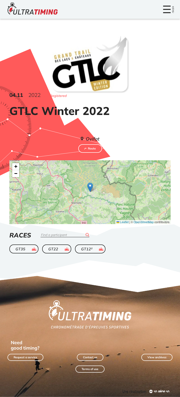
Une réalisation (134, 391)
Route (92, 148)
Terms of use (90, 369)
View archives (156, 357)
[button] (90, 187)
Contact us (90, 357)
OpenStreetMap (144, 222)
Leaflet (124, 222)
